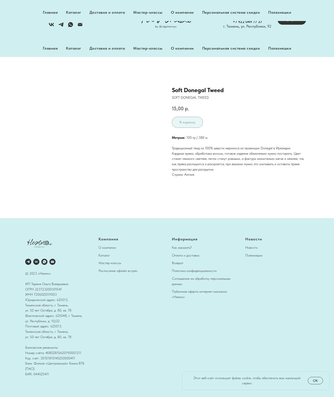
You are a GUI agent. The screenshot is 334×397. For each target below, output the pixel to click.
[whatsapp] (44, 262)
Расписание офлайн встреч (118, 271)
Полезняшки (279, 48)
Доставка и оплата (107, 48)
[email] (52, 262)
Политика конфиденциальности (194, 271)
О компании (182, 48)
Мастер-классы (148, 48)
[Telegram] (61, 26)
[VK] (51, 26)
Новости (251, 247)
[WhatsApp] (70, 26)
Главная (50, 48)
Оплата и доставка (185, 255)
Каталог (73, 48)
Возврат (177, 263)
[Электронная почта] (80, 26)
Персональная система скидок (231, 48)
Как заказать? (182, 247)
